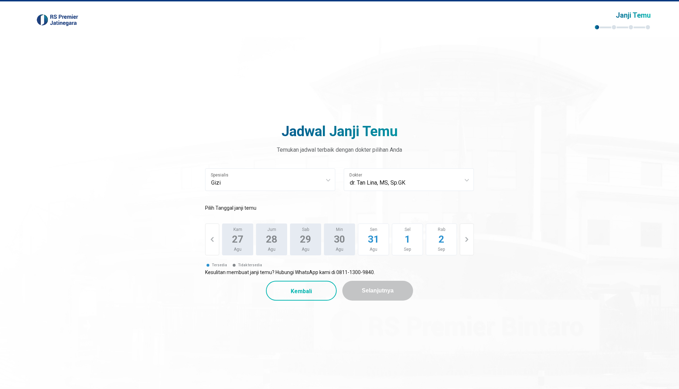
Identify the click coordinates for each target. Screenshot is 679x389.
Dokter (355, 175)
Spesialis (219, 175)
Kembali (301, 291)
